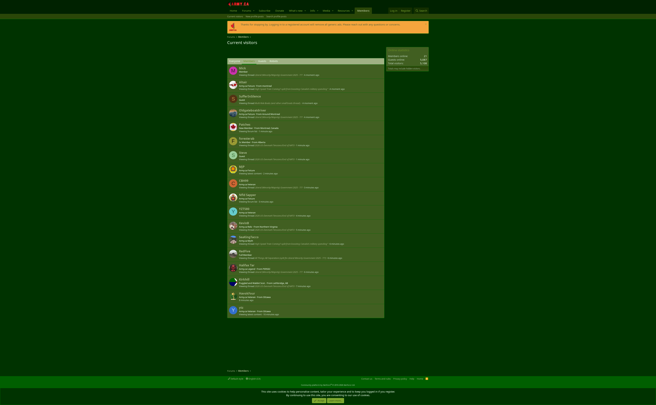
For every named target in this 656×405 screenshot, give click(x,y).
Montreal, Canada (269, 128)
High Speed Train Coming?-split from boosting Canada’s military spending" (291, 88)
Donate (279, 10)
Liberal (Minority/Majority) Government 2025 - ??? (279, 74)
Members (363, 10)
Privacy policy (400, 378)
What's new (296, 10)
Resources (344, 10)
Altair (243, 82)
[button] (253, 11)
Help (411, 378)
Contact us (366, 378)
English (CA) (254, 378)
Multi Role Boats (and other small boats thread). (278, 103)
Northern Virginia (268, 226)
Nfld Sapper (247, 195)
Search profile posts (276, 16)
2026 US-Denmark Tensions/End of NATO (275, 145)
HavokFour (247, 293)
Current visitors (235, 16)
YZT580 (244, 209)
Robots (274, 61)
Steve (243, 153)
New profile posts (255, 16)
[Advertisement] (267, 52)
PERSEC (266, 268)
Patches (244, 125)
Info (312, 10)
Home (233, 10)
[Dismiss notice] (425, 24)
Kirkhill (244, 279)
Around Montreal (271, 114)
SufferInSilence (250, 96)
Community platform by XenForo (328, 385)
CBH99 (243, 181)
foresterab (246, 139)
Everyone (234, 61)
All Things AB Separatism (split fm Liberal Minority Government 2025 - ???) (290, 258)
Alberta (261, 142)
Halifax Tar (247, 265)
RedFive (244, 251)
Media (326, 10)
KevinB (244, 223)
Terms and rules (383, 378)
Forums (246, 10)
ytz (241, 308)
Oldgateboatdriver (252, 110)
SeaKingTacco (249, 237)
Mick (242, 68)
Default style (236, 378)
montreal (267, 85)
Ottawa (267, 297)
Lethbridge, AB (280, 283)
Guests (262, 61)
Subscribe (264, 10)
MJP (242, 167)
